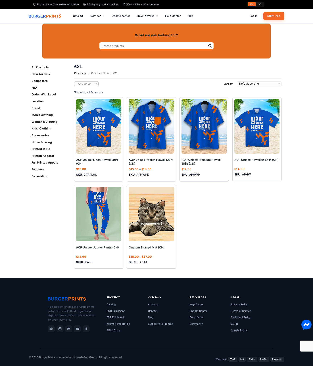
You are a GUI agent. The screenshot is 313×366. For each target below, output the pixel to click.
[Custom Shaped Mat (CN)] (151, 214)
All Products (40, 67)
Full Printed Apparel (45, 162)
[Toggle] (67, 67)
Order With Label (44, 94)
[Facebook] (51, 328)
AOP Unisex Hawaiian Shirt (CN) (256, 160)
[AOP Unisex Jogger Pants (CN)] (98, 214)
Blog (190, 16)
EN (251, 4)
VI (260, 4)
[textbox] (85, 84)
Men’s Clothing (42, 115)
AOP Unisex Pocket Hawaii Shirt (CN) (151, 161)
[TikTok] (86, 328)
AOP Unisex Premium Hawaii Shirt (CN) (201, 161)
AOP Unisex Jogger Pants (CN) (97, 247)
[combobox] (86, 83)
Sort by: (228, 83)
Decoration (39, 176)
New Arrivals (41, 74)
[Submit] (210, 45)
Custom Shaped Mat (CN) (146, 247)
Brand (36, 108)
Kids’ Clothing (41, 128)
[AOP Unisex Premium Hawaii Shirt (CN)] (204, 126)
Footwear (38, 169)
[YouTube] (77, 328)
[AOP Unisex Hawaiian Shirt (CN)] (257, 126)
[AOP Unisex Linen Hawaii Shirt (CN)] (98, 126)
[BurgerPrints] (47, 16)
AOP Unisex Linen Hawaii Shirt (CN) (97, 161)
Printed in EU (41, 149)
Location (38, 101)
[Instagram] (60, 328)
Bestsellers (40, 81)
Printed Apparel (43, 155)
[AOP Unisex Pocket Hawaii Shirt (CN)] (151, 126)
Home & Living (42, 142)
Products (80, 73)
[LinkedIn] (68, 328)
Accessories (40, 135)
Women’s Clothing (44, 121)
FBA (34, 87)
